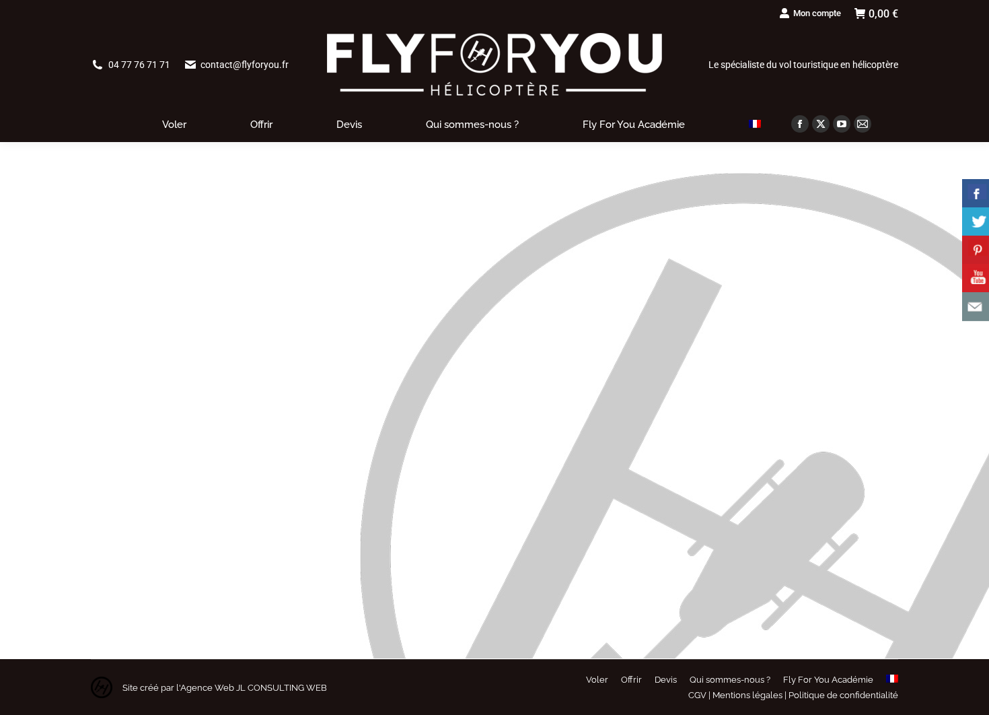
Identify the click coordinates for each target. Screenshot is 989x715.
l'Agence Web (204, 688)
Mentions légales (747, 695)
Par (176, 529)
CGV (697, 695)
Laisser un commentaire (285, 529)
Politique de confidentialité (843, 695)
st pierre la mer (139, 529)
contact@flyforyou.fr (244, 64)
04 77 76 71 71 (139, 64)
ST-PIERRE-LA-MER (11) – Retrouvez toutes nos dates (271, 504)
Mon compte (817, 13)
